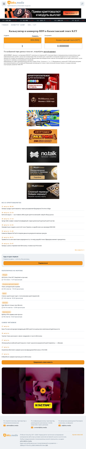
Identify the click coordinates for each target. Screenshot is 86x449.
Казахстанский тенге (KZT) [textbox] (68, 40)
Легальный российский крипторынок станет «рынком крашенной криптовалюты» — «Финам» (32, 343)
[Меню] (4, 3)
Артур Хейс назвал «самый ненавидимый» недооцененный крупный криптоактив (28, 221)
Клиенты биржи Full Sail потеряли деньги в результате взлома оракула (24, 233)
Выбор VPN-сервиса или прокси (12, 314)
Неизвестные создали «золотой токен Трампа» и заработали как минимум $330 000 (28, 227)
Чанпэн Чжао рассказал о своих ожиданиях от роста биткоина (22, 336)
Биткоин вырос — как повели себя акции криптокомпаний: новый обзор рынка (28, 215)
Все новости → (79, 250)
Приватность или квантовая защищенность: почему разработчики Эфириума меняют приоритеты (33, 239)
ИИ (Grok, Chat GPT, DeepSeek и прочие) (14, 277)
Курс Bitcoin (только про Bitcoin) (12, 305)
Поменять (35, 36)
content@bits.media (40, 427)
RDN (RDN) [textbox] (35, 40)
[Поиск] (82, 4)
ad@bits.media (66, 425)
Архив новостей (77, 435)
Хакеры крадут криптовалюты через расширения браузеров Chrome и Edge (26, 208)
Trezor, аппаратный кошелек (11, 287)
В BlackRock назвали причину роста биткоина (16, 357)
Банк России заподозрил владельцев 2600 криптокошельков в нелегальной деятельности (31, 329)
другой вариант (50, 52)
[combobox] (22, 40)
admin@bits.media (12, 425)
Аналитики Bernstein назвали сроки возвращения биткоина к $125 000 (24, 350)
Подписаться (43, 263)
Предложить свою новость (43, 362)
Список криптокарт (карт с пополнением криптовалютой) (20, 296)
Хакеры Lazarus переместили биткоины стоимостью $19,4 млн (22, 246)
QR (47, 445)
